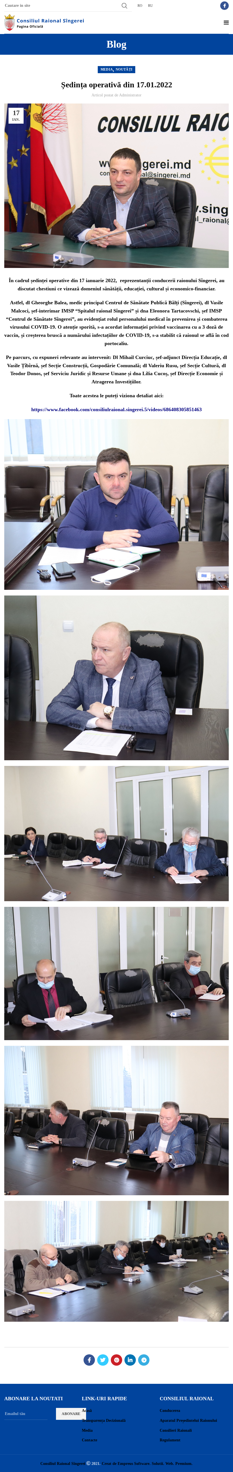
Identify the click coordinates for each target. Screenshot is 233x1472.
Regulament (170, 1440)
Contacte (89, 1440)
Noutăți (124, 69)
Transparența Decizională (104, 1420)
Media (107, 69)
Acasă (87, 1410)
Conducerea (170, 1410)
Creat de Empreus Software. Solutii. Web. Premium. (147, 1463)
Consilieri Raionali (176, 1430)
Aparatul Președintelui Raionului (188, 1420)
